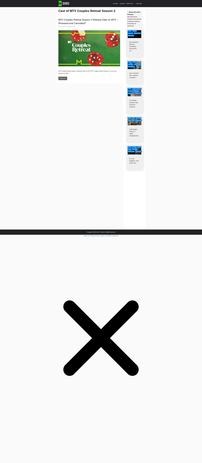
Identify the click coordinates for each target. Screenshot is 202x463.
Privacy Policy (94, 236)
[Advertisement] (134, 202)
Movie (139, 147)
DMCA (110, 236)
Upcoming (139, 3)
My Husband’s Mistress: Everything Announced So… (133, 46)
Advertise (115, 236)
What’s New (130, 3)
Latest (129, 31)
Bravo (129, 88)
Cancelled (122, 3)
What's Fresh (137, 33)
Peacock (139, 88)
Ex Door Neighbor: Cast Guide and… (134, 161)
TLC (134, 118)
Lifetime (134, 31)
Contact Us (103, 236)
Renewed (115, 3)
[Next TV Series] (64, 3)
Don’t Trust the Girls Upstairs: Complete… (133, 75)
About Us (86, 236)
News (129, 149)
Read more (63, 78)
